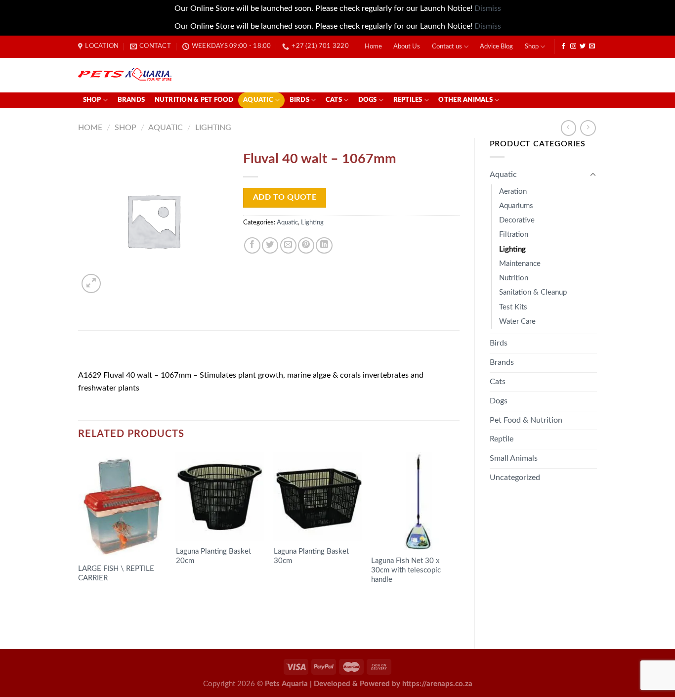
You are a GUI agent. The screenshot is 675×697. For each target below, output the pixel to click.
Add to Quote (285, 197)
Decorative (517, 220)
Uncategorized (515, 477)
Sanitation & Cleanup (533, 292)
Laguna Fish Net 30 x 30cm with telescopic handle (406, 570)
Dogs (367, 100)
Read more (104, 607)
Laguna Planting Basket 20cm (213, 556)
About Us (406, 47)
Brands (131, 100)
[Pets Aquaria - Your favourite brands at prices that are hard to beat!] (182, 75)
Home (373, 47)
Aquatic (258, 100)
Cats (334, 100)
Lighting (213, 127)
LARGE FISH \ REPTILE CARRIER (116, 573)
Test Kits (513, 307)
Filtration (513, 234)
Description (105, 353)
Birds (299, 100)
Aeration (513, 191)
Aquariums (516, 206)
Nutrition (513, 278)
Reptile (501, 439)
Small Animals (514, 458)
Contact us (447, 47)
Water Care (517, 321)
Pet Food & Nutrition (526, 420)
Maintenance (520, 263)
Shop (532, 47)
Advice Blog (496, 47)
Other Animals (465, 100)
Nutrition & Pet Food (194, 100)
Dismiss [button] (487, 8)
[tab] (105, 353)
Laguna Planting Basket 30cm (311, 556)
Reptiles (407, 100)
